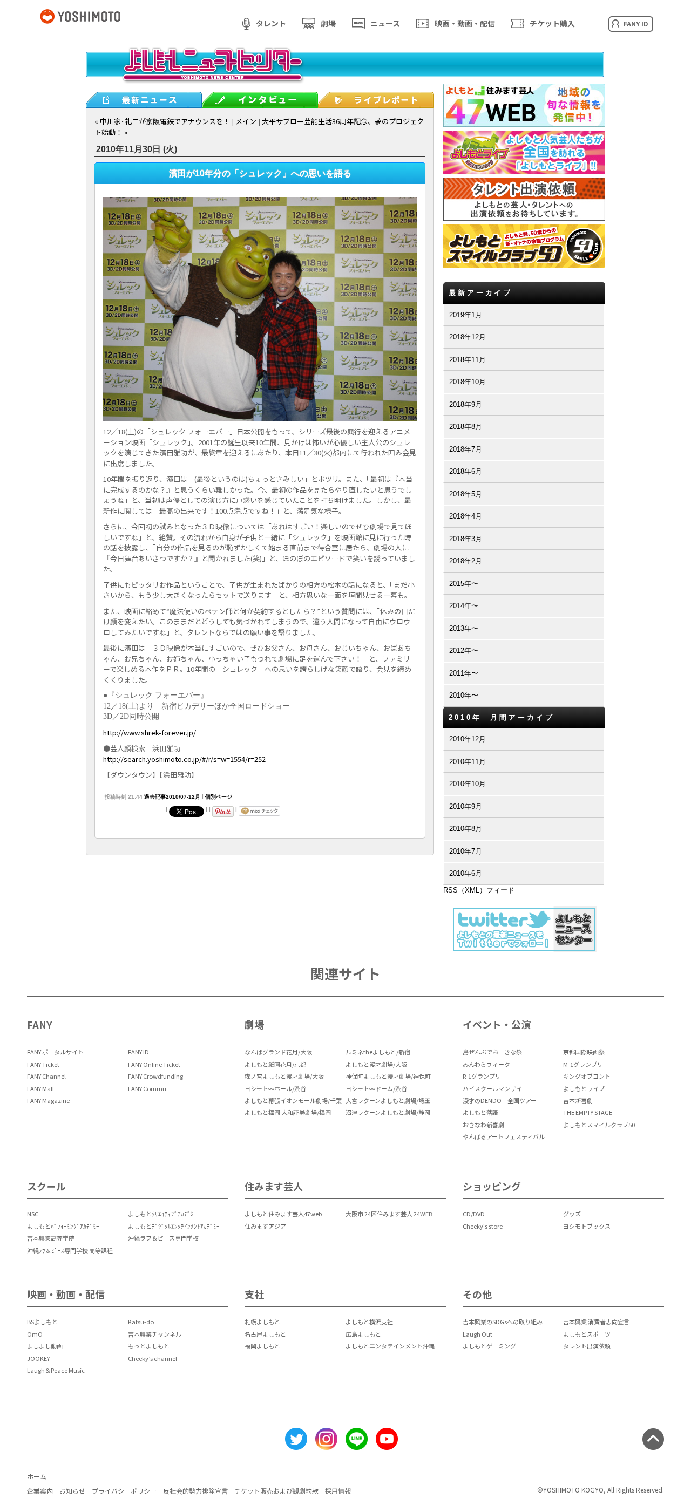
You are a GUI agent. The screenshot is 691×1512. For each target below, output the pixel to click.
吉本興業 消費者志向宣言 (596, 1321)
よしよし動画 (45, 1345)
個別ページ (218, 797)
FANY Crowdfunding (155, 1076)
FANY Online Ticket (154, 1064)
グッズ (572, 1213)
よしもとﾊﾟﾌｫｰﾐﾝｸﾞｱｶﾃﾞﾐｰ (63, 1226)
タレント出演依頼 (587, 1345)
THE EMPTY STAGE (587, 1112)
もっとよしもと (149, 1345)
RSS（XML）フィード (478, 890)
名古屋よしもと (265, 1334)
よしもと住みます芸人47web (283, 1213)
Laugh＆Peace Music (56, 1370)
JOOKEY (38, 1358)
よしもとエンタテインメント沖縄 (390, 1345)
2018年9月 (465, 404)
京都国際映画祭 (584, 1051)
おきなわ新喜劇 (483, 1124)
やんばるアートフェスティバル (504, 1136)
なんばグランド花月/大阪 (278, 1051)
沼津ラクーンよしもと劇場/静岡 (388, 1112)
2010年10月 (467, 784)
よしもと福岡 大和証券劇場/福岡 (288, 1112)
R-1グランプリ (482, 1076)
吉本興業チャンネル (154, 1334)
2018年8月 (465, 427)
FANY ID (138, 1051)
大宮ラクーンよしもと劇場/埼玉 (388, 1100)
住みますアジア (265, 1226)
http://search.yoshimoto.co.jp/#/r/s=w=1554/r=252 (184, 759)
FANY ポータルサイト (55, 1051)
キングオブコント (587, 1076)
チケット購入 (552, 23)
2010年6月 (465, 873)
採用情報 (338, 1490)
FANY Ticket (43, 1064)
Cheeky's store (483, 1226)
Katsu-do (141, 1321)
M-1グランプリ (583, 1064)
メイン (245, 121)
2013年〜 (463, 628)
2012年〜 (463, 650)
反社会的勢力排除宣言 (195, 1490)
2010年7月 (465, 851)
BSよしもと (42, 1321)
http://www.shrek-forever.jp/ (149, 732)
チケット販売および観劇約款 (276, 1490)
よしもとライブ (584, 1088)
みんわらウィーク (486, 1064)
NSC (32, 1213)
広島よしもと (363, 1334)
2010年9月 (465, 806)
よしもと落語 (480, 1112)
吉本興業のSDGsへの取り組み (503, 1321)
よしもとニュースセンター (345, 73)
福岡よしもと (262, 1345)
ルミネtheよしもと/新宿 (378, 1051)
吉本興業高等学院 (50, 1238)
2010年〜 (463, 695)
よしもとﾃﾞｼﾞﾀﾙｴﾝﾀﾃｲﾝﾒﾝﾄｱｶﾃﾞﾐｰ (174, 1226)
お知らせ (72, 1490)
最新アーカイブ (480, 293)
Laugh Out (477, 1334)
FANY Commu (147, 1088)
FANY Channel (46, 1076)
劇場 (328, 23)
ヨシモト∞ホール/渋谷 (275, 1088)
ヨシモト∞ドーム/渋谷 (376, 1088)
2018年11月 (467, 360)
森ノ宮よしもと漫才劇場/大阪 (284, 1076)
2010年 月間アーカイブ (501, 717)
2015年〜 (463, 584)
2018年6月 (465, 471)
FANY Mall (40, 1088)
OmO (35, 1334)
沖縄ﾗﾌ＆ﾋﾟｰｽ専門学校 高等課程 (70, 1250)
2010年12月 (467, 739)
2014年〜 (463, 606)
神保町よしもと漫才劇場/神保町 (388, 1076)
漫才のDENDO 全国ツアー (500, 1100)
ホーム (36, 1476)
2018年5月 (465, 494)
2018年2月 (465, 561)
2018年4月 (465, 516)
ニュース (385, 23)
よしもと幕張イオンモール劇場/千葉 (293, 1100)
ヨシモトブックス (587, 1226)
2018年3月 (465, 539)
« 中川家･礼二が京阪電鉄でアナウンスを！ (162, 121)
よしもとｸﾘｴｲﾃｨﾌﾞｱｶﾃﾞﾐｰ (162, 1213)
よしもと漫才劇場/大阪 (376, 1064)
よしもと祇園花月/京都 (275, 1064)
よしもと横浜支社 (369, 1321)
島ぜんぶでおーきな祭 (492, 1051)
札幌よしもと (262, 1321)
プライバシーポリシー (124, 1490)
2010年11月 (467, 762)
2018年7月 (465, 449)
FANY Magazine (48, 1100)
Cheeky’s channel (152, 1358)
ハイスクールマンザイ (492, 1088)
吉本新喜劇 (578, 1100)
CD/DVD (474, 1213)
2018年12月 (467, 337)
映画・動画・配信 (465, 23)
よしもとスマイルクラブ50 (599, 1124)
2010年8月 (465, 829)
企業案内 (40, 1490)
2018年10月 (467, 382)
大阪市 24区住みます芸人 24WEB (389, 1213)
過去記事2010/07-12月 (172, 797)
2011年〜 (463, 673)
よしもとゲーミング (489, 1345)
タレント (271, 23)
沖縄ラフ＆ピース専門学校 (163, 1238)
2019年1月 (465, 315)
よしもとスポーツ (587, 1334)
